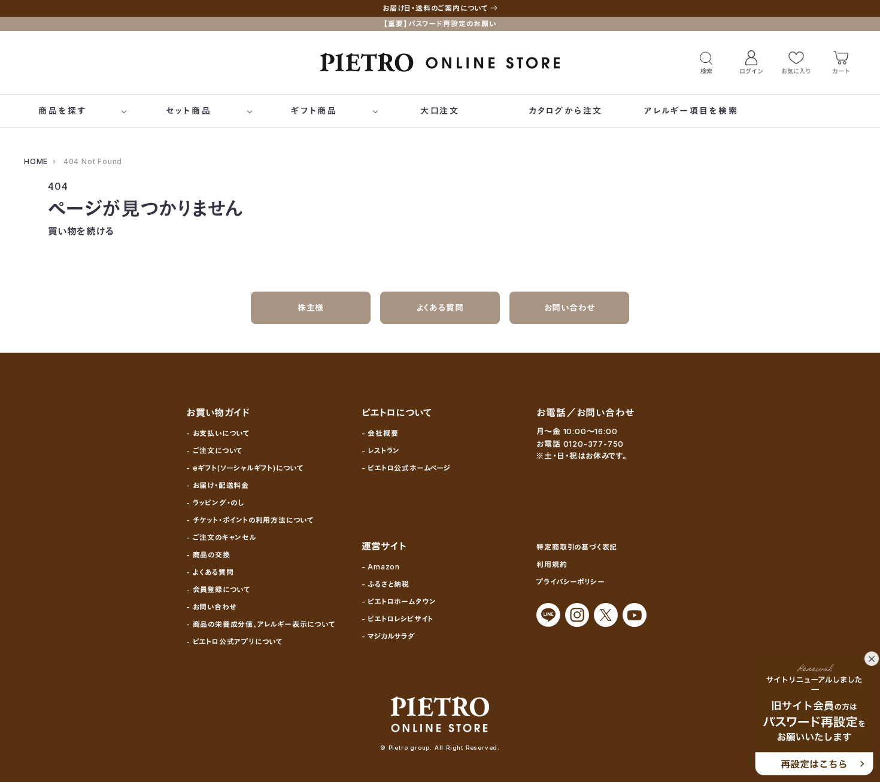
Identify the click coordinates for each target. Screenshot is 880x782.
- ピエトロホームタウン (399, 601)
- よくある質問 (209, 572)
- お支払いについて (218, 433)
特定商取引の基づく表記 (576, 546)
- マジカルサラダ (388, 636)
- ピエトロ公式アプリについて (234, 641)
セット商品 (189, 110)
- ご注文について (214, 450)
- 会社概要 (380, 433)
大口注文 (440, 110)
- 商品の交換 (208, 554)
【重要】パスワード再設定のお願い (440, 23)
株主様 (311, 307)
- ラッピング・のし (215, 502)
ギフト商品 (314, 110)
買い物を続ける (81, 231)
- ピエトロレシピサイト (398, 618)
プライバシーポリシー (570, 581)
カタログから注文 (566, 110)
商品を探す (62, 110)
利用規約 (551, 564)
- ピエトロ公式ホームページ (406, 467)
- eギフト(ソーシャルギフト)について (245, 467)
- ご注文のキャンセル (221, 537)
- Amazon (381, 566)
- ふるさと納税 (385, 584)
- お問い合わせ (211, 606)
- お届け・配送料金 (217, 485)
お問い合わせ (569, 307)
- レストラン (381, 450)
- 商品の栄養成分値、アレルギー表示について (260, 624)
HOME (36, 161)
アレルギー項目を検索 (691, 110)
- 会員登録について (218, 589)
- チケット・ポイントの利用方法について (250, 520)
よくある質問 (440, 307)
